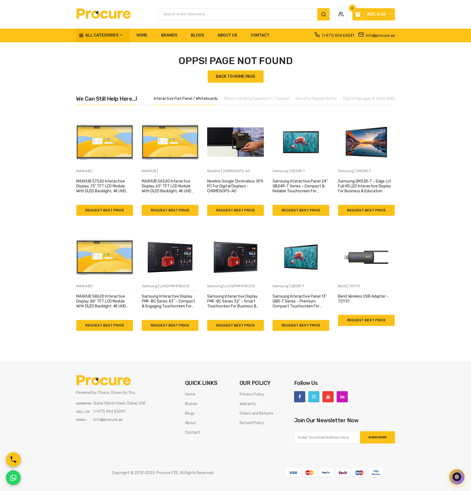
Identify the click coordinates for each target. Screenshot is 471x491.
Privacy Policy (252, 394)
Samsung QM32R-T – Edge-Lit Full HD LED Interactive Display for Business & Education (364, 186)
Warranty (248, 404)
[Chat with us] (456, 476)
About (190, 423)
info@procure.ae (380, 35)
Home (190, 394)
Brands (191, 404)
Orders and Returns (256, 413)
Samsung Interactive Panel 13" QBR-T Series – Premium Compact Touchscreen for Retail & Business (300, 301)
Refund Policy (252, 423)
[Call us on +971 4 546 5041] (13, 459)
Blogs (190, 413)
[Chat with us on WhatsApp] (13, 477)
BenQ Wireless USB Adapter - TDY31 (363, 299)
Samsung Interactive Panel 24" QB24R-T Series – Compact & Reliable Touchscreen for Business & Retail (300, 186)
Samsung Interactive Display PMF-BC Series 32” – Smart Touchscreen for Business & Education (232, 301)
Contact (192, 432)
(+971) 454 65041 (337, 35)
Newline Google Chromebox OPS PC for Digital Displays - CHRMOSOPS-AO (235, 186)
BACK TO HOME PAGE (235, 76)
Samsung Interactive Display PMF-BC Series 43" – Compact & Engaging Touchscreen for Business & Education (168, 301)
